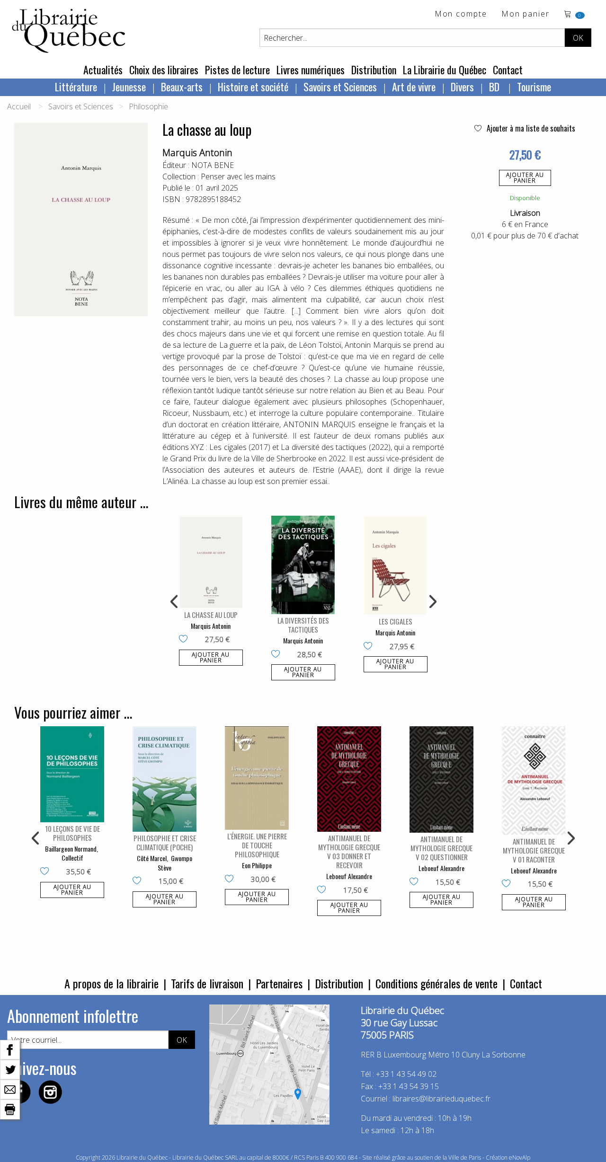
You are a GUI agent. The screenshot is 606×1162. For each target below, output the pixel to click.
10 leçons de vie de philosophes (72, 833)
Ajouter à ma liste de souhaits (530, 128)
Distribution (373, 69)
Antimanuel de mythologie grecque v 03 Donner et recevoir (349, 851)
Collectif (72, 858)
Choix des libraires (163, 69)
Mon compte (461, 14)
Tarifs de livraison (207, 983)
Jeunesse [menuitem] (129, 86)
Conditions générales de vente (436, 983)
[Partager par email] (10, 1088)
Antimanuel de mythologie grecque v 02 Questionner (441, 848)
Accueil (19, 106)
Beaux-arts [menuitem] (182, 86)
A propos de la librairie (111, 983)
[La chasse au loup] (211, 562)
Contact (508, 69)
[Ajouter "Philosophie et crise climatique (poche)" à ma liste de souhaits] (139, 881)
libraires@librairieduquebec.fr (441, 1098)
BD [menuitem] (495, 86)
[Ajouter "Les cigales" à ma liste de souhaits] (370, 647)
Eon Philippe (257, 865)
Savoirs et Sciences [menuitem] (340, 86)
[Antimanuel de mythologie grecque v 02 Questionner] (441, 779)
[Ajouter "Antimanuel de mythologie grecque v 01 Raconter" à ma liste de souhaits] (508, 884)
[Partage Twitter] (10, 1069)
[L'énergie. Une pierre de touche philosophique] (257, 778)
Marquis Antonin (197, 152)
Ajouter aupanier (525, 178)
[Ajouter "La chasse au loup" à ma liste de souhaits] (185, 639)
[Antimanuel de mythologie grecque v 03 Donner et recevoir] (349, 779)
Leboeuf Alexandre (349, 876)
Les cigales (395, 621)
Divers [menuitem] (462, 86)
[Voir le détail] (211, 562)
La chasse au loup (211, 614)
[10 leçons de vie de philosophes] (72, 774)
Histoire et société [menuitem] (253, 86)
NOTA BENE (212, 165)
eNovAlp (519, 1157)
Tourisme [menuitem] (534, 86)
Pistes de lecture (237, 69)
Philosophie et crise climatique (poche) (165, 842)
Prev (174, 601)
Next (431, 601)
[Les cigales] (396, 565)
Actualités (103, 69)
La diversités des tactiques (303, 624)
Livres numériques (310, 69)
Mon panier (525, 14)
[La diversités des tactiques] (303, 565)
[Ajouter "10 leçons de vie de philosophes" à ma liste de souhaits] (46, 872)
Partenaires (279, 983)
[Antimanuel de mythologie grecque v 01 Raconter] (534, 780)
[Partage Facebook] (10, 1049)
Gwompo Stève (175, 862)
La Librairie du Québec (444, 69)
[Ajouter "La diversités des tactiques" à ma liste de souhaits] (277, 655)
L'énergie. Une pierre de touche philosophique (257, 845)
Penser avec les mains (238, 176)
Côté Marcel (152, 858)
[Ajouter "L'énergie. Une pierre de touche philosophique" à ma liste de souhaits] (231, 879)
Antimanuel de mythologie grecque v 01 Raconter (534, 850)
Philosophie (148, 106)
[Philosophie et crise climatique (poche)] (164, 779)
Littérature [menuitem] (76, 86)
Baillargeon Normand (71, 849)
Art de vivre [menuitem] (414, 86)
